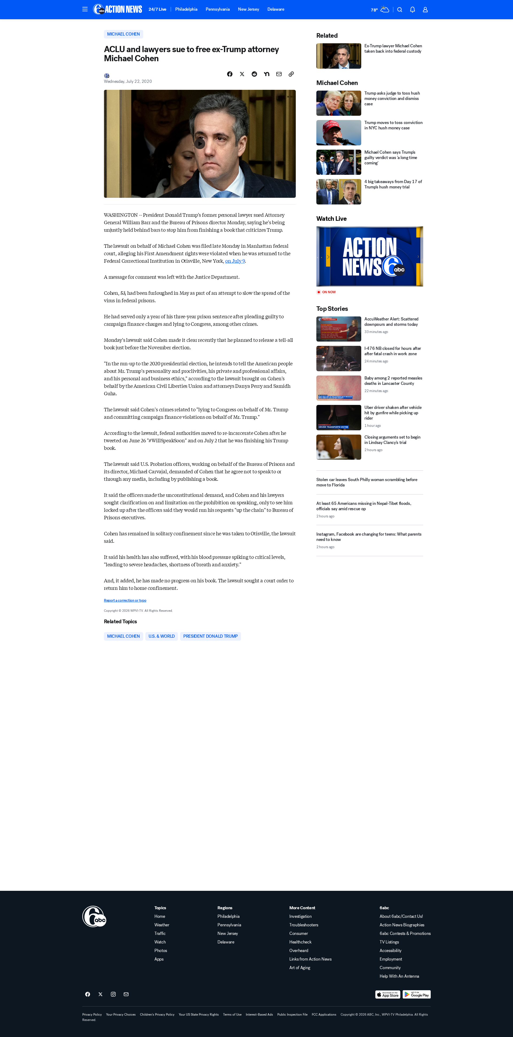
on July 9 (235, 260)
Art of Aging (299, 968)
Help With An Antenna (399, 976)
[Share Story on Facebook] (229, 74)
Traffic (160, 933)
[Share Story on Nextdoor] (266, 74)
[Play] (369, 256)
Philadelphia (186, 9)
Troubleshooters (303, 925)
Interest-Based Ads (259, 1014)
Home (159, 916)
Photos (160, 951)
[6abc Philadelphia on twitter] (100, 994)
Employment (391, 959)
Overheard (298, 951)
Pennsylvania (218, 9)
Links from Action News (310, 959)
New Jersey (248, 9)
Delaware (275, 9)
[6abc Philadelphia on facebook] (87, 994)
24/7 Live (157, 9)
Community (390, 968)
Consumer (298, 933)
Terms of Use (232, 1014)
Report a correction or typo (125, 600)
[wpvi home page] (94, 916)
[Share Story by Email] (278, 74)
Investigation (300, 916)
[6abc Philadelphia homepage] (118, 10)
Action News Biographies (402, 925)
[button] (85, 9)
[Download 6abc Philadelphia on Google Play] (417, 994)
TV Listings (389, 942)
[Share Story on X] (242, 74)
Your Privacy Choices (121, 1014)
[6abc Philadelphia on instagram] (113, 994)
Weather (161, 925)
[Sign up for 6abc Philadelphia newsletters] (126, 994)
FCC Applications (324, 1014)
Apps (159, 959)
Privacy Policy (92, 1014)
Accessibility (391, 951)
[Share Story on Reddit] (254, 74)
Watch (160, 942)
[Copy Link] (291, 74)
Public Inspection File (292, 1014)
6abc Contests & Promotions (405, 933)
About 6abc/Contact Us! (401, 916)
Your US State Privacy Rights (199, 1014)
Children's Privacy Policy (157, 1014)
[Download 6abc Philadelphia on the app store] (388, 994)
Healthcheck (300, 942)
